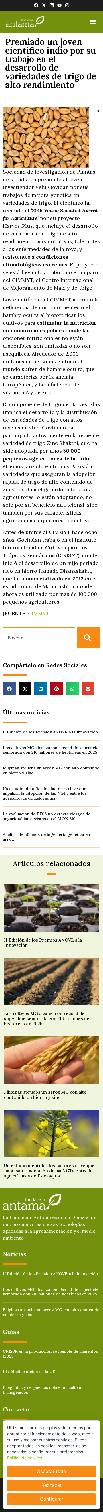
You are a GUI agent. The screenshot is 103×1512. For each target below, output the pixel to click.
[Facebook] (36, 5)
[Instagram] (67, 5)
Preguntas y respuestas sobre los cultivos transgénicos (43, 1390)
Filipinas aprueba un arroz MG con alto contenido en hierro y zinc (51, 770)
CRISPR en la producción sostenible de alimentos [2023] (50, 1354)
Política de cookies (24, 1457)
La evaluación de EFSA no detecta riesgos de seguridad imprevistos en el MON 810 (46, 816)
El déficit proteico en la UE (29, 1371)
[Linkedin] (52, 5)
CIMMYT (38, 613)
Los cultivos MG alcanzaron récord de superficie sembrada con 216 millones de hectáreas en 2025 (50, 750)
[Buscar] (88, 637)
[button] (92, 21)
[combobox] (39, 637)
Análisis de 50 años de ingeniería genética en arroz (46, 837)
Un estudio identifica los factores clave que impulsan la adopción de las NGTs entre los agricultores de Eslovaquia (45, 793)
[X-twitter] (44, 5)
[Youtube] (59, 5)
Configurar (51, 1499)
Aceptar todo (51, 1471)
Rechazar (51, 1485)
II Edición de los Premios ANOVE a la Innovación (50, 732)
